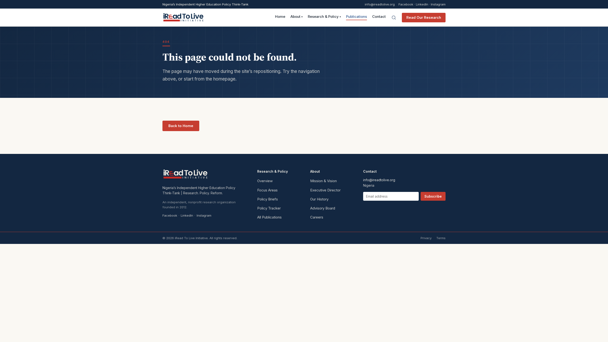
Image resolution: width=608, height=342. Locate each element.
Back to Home (180, 126)
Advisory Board (322, 208)
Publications (356, 17)
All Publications (269, 217)
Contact (379, 17)
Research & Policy (324, 17)
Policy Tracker (269, 208)
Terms (441, 238)
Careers (316, 217)
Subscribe (433, 196)
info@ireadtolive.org (380, 4)
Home (280, 17)
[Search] (394, 17)
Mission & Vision (323, 181)
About (296, 17)
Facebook (406, 4)
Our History (319, 199)
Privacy (426, 238)
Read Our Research (423, 17)
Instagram (438, 4)
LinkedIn (422, 4)
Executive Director (325, 190)
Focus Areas (267, 190)
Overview (265, 181)
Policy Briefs (267, 199)
